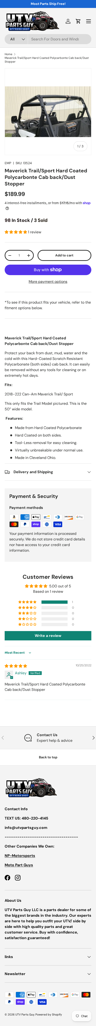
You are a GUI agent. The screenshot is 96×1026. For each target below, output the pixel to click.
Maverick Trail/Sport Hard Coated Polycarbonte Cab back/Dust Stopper (47, 60)
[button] (78, 21)
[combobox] (48, 39)
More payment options (48, 281)
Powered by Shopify (48, 1014)
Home (8, 54)
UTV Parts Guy (24, 1014)
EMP (8, 163)
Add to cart (64, 255)
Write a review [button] (48, 635)
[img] (16, 666)
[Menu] (88, 21)
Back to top (48, 757)
